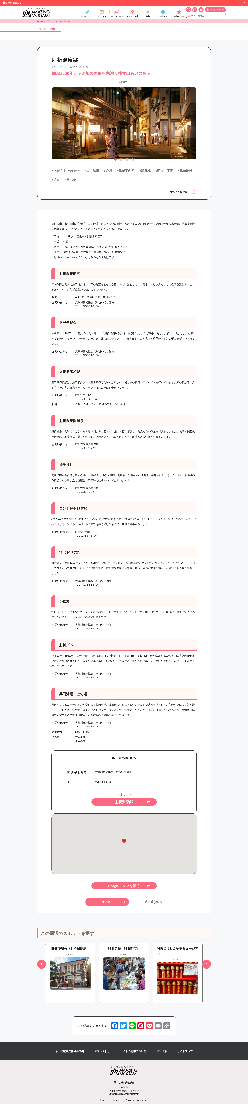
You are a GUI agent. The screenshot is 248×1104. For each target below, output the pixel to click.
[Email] (158, 1025)
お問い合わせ (102, 1051)
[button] (115, 159)
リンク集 (162, 1051)
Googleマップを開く (124, 886)
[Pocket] (149, 1025)
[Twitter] (123, 1025)
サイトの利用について (133, 1051)
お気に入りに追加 (179, 192)
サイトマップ (185, 1051)
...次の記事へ (152, 901)
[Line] (132, 1025)
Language (215, 9)
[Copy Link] (166, 1025)
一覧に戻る (105, 902)
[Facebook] (114, 1025)
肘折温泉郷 (124, 802)
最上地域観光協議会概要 (69, 1051)
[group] (70, 973)
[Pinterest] (140, 1025)
